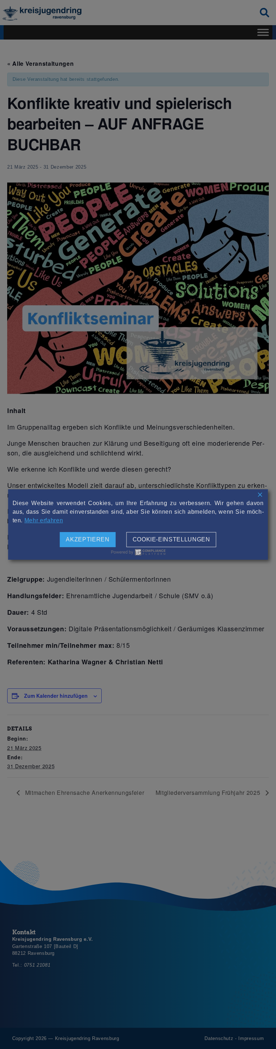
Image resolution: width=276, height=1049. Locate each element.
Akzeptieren (87, 539)
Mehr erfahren (43, 520)
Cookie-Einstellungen (171, 539)
